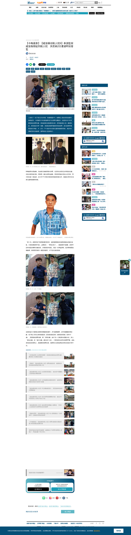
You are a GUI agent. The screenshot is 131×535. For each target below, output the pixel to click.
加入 (47, 498)
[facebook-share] (27, 64)
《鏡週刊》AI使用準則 (76, 523)
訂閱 (60, 498)
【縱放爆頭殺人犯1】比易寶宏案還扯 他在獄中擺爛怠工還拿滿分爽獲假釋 (45, 372)
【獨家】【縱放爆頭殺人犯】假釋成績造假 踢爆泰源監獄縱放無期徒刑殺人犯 (45, 364)
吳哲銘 (33, 71)
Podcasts (91, 13)
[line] (92, 523)
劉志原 (31, 57)
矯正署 (59, 69)
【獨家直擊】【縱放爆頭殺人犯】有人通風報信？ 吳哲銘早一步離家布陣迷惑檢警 (45, 414)
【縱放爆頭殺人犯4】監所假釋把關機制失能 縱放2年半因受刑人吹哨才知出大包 (45, 397)
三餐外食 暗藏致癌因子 (98, 184)
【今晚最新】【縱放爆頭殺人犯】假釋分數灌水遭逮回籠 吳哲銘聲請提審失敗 (45, 422)
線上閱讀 (68, 512)
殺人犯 (28, 71)
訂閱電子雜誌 (41, 523)
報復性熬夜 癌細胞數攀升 (36, 473)
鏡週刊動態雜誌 (54, 506)
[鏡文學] (66, 2)
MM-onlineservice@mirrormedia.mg (51, 526)
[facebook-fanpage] (96, 523)
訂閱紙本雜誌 (100, 13)
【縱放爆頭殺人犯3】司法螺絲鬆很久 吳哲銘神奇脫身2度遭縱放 (45, 389)
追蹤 (53, 498)
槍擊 (32, 69)
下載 (67, 498)
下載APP (56, 523)
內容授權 (49, 523)
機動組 (31, 59)
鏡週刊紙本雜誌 (43, 506)
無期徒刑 (53, 69)
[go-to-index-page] (31, 2)
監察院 (28, 69)
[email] (103, 523)
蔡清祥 (68, 69)
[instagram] (99, 523)
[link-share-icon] (34, 64)
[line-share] (30, 64)
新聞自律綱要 (64, 523)
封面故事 (47, 69)
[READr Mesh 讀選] (72, 2)
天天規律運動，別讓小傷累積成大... (99, 170)
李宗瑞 (37, 69)
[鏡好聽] (59, 2)
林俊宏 (36, 57)
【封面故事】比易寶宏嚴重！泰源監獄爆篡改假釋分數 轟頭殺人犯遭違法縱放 (46, 356)
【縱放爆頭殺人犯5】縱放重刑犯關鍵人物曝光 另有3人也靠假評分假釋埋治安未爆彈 (45, 406)
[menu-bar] (101, 2)
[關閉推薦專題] (129, 260)
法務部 (42, 69)
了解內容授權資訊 (65, 506)
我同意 (118, 531)
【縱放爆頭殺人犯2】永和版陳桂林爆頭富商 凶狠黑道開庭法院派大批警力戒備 (45, 381)
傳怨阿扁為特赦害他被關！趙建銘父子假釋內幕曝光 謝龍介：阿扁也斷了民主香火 (45, 431)
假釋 (64, 69)
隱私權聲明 (97, 531)
